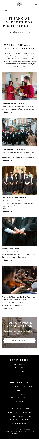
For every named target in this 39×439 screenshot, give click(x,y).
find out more (19, 340)
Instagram (19, 368)
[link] (19, 92)
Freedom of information (20, 416)
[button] (36, 4)
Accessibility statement (19, 412)
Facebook (19, 371)
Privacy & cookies (19, 423)
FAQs (19, 390)
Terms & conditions (19, 419)
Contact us (19, 364)
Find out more (7, 112)
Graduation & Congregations (19, 386)
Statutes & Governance (19, 408)
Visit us (19, 394)
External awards (19, 398)
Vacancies (19, 401)
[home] (19, 4)
